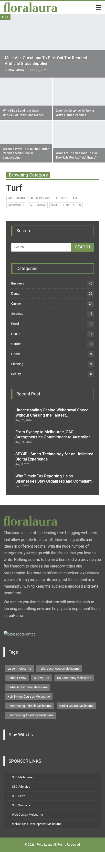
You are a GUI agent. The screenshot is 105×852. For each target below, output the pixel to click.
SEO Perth (18, 796)
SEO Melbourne (22, 777)
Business (17, 283)
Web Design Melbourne (27, 814)
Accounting (16, 198)
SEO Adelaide (21, 786)
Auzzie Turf (41, 678)
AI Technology (40, 198)
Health (15, 334)
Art (75, 198)
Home (15, 354)
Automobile (16, 205)
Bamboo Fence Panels (66, 205)
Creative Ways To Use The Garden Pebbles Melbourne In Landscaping (26, 153)
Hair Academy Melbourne (74, 678)
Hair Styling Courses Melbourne (29, 696)
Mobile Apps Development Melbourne (37, 824)
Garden (16, 344)
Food (15, 323)
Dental (15, 293)
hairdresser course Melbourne (59, 668)
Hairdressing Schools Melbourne (30, 706)
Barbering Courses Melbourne (28, 687)
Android (61, 198)
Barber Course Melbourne (76, 706)
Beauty (16, 374)
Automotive (38, 205)
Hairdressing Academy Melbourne (30, 715)
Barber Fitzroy (17, 678)
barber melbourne (19, 668)
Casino (16, 303)
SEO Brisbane (21, 805)
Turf (5, 17)
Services (17, 313)
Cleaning (17, 364)
